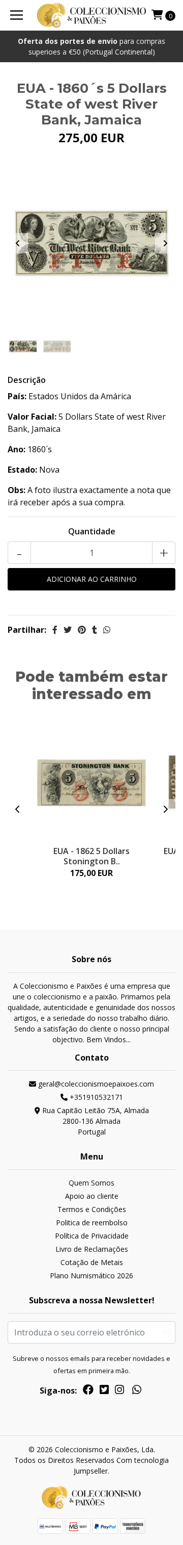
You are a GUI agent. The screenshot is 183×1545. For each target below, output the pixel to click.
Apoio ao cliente (91, 1196)
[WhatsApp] (136, 1391)
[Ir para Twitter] (104, 1391)
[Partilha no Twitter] (68, 629)
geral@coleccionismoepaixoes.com (95, 1084)
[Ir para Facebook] (88, 1391)
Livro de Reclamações (91, 1249)
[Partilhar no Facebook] (54, 629)
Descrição (27, 379)
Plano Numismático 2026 (91, 1275)
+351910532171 (95, 1097)
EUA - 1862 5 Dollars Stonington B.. (91, 855)
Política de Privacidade (92, 1236)
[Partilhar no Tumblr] (94, 629)
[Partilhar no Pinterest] (82, 629)
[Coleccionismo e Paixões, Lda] (91, 15)
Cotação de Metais (91, 1262)
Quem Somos (91, 1183)
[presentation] (18, 243)
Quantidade (91, 531)
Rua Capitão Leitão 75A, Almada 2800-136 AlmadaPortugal (94, 1121)
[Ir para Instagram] (119, 1391)
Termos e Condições (91, 1209)
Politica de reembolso (92, 1222)
